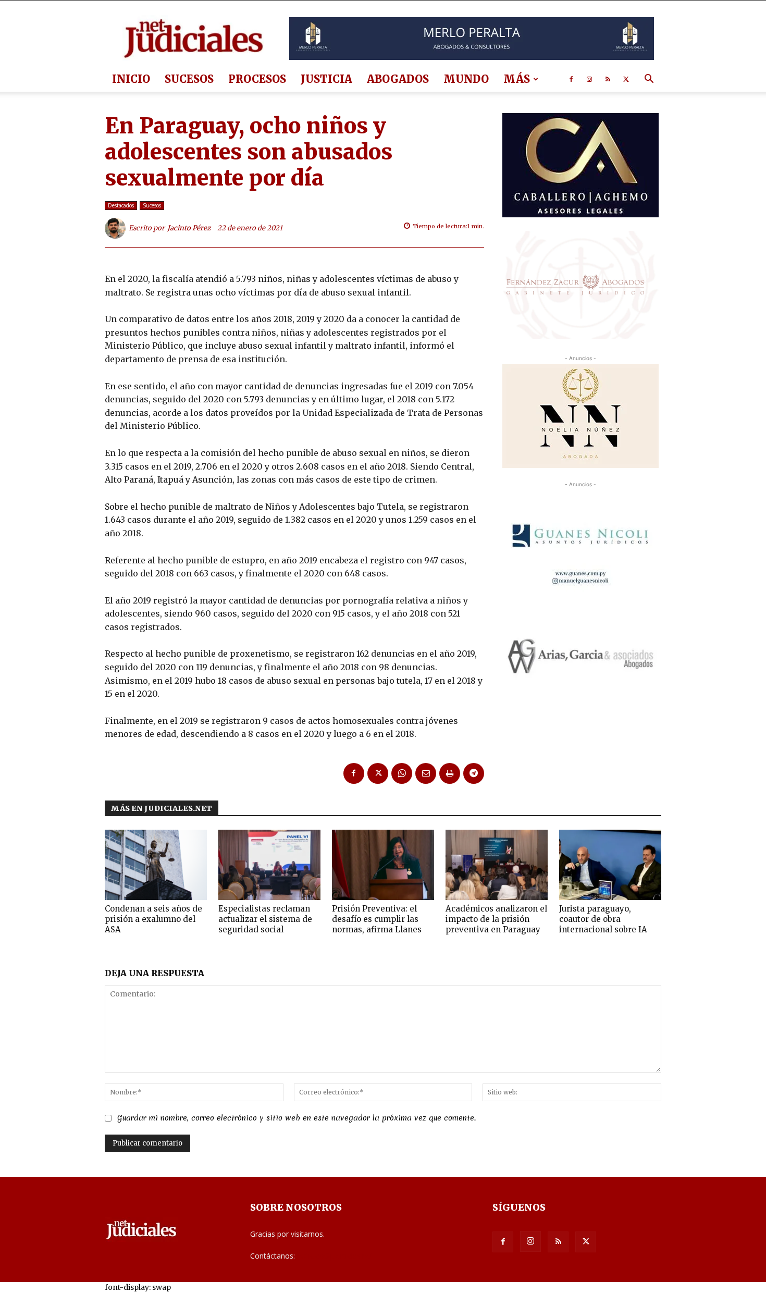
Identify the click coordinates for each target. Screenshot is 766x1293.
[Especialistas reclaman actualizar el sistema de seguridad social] (269, 865)
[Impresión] (449, 773)
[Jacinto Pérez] (117, 228)
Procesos (257, 78)
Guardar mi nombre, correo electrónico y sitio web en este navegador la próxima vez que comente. (296, 1118)
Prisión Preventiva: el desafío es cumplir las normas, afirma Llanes (377, 919)
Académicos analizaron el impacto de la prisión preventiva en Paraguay (496, 919)
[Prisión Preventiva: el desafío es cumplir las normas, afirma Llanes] (383, 865)
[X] (626, 79)
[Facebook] (571, 79)
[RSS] (607, 79)
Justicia (326, 78)
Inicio (131, 78)
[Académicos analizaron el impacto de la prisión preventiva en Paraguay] (497, 865)
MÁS (516, 78)
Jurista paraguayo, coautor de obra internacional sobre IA (603, 919)
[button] (648, 80)
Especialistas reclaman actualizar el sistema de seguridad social (265, 919)
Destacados (121, 205)
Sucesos (189, 78)
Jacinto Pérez (189, 228)
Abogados (398, 78)
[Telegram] (473, 773)
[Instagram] (589, 79)
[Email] (425, 773)
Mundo (466, 78)
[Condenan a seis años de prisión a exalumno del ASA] (156, 865)
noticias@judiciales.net (335, 1256)
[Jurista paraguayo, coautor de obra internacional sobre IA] (610, 865)
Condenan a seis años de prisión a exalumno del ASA (153, 919)
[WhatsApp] (401, 773)
